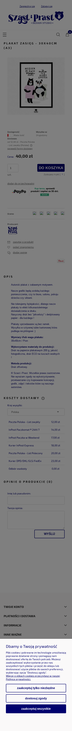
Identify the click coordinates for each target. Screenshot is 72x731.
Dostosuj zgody (36, 698)
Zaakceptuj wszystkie (36, 708)
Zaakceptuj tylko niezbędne (36, 688)
